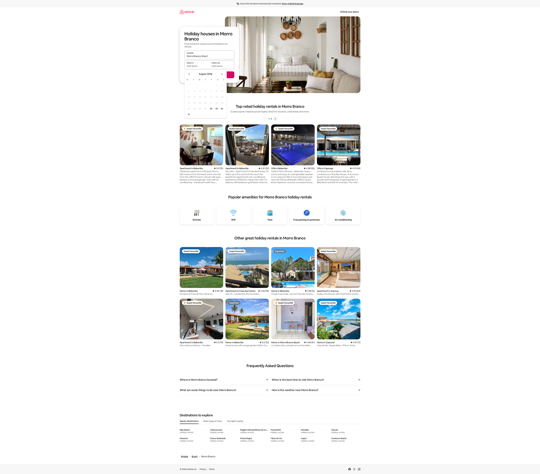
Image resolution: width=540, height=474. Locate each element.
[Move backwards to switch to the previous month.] (189, 74)
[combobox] (209, 56)
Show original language (292, 3)
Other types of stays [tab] (212, 421)
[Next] (275, 119)
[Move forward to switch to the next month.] (222, 74)
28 (211, 108)
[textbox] (197, 66)
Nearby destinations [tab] (189, 421)
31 (189, 114)
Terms (212, 469)
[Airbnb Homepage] (187, 11)
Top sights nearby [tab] (235, 421)
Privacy (203, 469)
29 (216, 108)
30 (222, 108)
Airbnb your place (349, 11)
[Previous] (265, 119)
